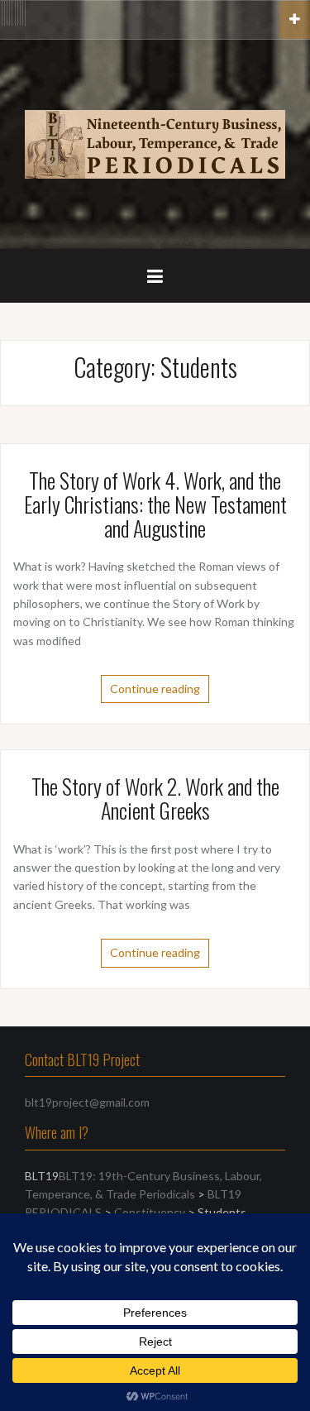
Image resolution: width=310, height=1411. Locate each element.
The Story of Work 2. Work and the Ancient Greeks (155, 798)
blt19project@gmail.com (87, 1102)
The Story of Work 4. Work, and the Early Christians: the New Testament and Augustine (155, 503)
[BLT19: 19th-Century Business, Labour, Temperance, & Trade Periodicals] (155, 143)
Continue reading (155, 689)
